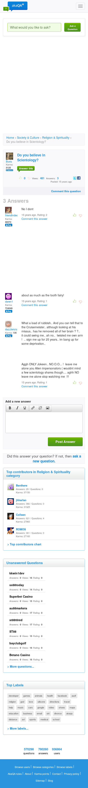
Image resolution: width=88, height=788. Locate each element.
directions (54, 701)
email (39, 713)
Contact (56, 773)
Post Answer (65, 441)
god (22, 701)
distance (13, 719)
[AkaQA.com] (15, 6)
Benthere (21, 485)
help (11, 707)
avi (23, 719)
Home (10, 137)
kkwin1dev (16, 573)
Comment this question (66, 191)
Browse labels (64, 767)
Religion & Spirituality (55, 137)
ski (48, 713)
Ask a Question (73, 27)
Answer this (26, 168)
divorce (58, 713)
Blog (50, 780)
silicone (41, 701)
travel (67, 701)
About (28, 773)
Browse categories (43, 767)
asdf (74, 695)
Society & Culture (28, 137)
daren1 (9, 301)
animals (38, 695)
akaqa (69, 713)
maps (72, 707)
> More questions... (20, 666)
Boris (9, 161)
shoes (62, 707)
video (51, 707)
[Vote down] (29, 178)
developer (14, 695)
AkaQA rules (15, 773)
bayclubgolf (17, 643)
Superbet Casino (21, 596)
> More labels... (17, 728)
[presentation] (10, 408)
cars (30, 707)
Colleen (21, 515)
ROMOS (21, 529)
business (27, 713)
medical (44, 719)
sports (32, 719)
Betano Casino (19, 655)
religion (12, 701)
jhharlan (21, 500)
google (40, 707)
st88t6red (16, 620)
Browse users (22, 767)
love (31, 701)
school (56, 719)
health (50, 695)
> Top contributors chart (24, 544)
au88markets (18, 608)
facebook (62, 695)
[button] (10, 408)
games (26, 695)
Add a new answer (18, 401)
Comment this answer (34, 219)
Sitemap (40, 780)
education (13, 713)
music (21, 707)
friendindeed (12, 215)
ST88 (12, 631)
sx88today (16, 585)
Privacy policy (71, 773)
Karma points (41, 773)
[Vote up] (20, 178)
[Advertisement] (44, 88)
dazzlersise (12, 329)
